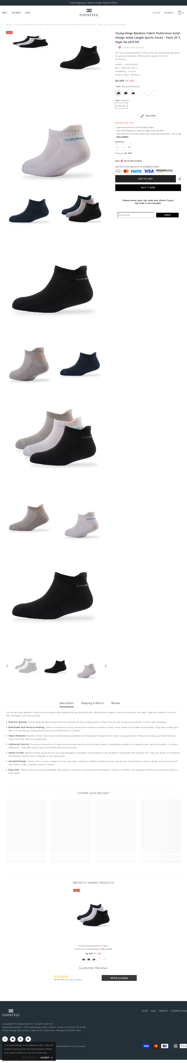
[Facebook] (5, 1039)
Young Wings (131, 64)
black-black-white (99, 959)
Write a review (119, 977)
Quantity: (119, 141)
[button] (7, 666)
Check (167, 215)
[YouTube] (28, 1039)
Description (66, 703)
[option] (26, 666)
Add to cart (145, 178)
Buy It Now (148, 187)
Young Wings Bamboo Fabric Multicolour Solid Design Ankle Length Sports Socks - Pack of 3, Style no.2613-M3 (93, 947)
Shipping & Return (92, 703)
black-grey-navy (88, 959)
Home (9, 24)
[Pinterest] (20, 1039)
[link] (26, 857)
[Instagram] (12, 1039)
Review (115, 703)
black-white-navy (83, 959)
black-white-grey (93, 959)
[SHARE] (178, 178)
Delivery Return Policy (66, 1046)
